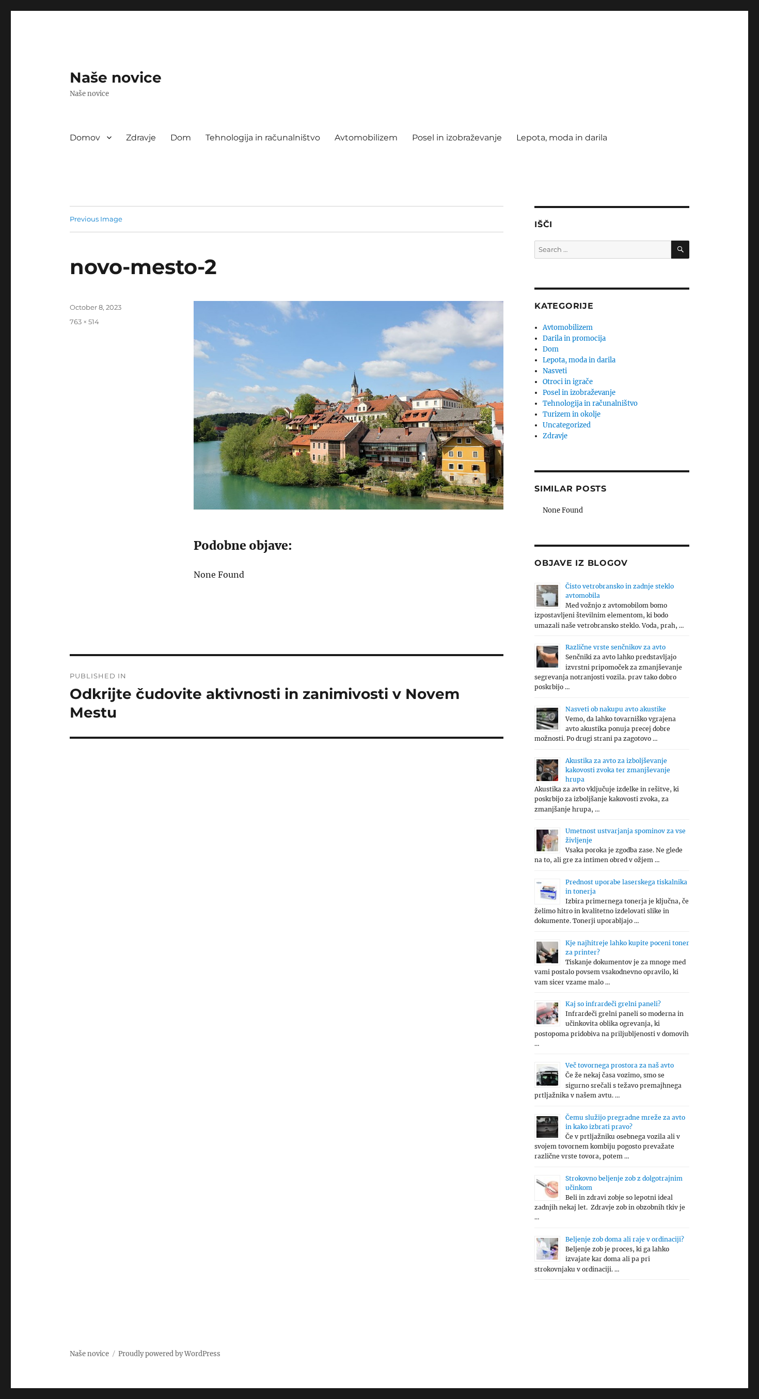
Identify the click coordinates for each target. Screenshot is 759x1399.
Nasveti (555, 371)
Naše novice (116, 77)
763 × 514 (84, 321)
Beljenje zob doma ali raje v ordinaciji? (624, 1239)
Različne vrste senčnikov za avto (615, 647)
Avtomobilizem (366, 137)
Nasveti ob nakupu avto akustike (615, 709)
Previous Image (96, 219)
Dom (180, 137)
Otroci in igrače (568, 381)
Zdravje (141, 137)
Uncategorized (567, 425)
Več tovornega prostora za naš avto (619, 1065)
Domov (85, 137)
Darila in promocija (574, 338)
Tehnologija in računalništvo (262, 137)
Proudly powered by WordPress (169, 1353)
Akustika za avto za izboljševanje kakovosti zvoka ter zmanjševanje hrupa (617, 770)
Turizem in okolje (571, 414)
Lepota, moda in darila (561, 137)
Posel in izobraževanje (457, 137)
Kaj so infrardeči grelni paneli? (613, 1004)
